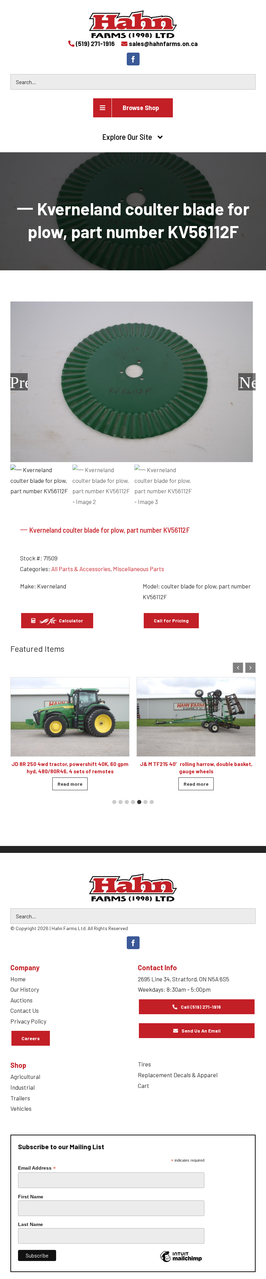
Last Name (30, 1224)
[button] (250, 668)
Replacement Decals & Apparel (178, 1074)
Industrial (22, 1087)
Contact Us (24, 1010)
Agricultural (25, 1076)
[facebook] (133, 59)
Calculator (70, 620)
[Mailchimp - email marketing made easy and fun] (181, 1261)
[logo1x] (133, 887)
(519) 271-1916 (95, 43)
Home (18, 978)
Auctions (21, 1000)
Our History (24, 989)
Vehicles (21, 1108)
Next (247, 381)
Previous (19, 381)
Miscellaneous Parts (138, 568)
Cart (143, 1085)
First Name (30, 1196)
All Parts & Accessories (80, 568)
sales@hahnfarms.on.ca (163, 43)
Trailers (20, 1098)
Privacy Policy (28, 1021)
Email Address (37, 1168)
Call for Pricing (171, 620)
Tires (144, 1064)
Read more (81, 784)
